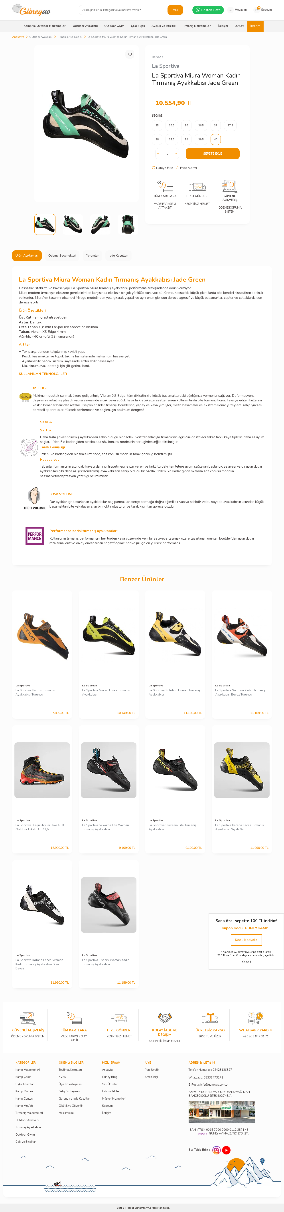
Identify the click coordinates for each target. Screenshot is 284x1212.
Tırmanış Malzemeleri (196, 26)
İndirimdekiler (111, 1091)
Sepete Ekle (212, 154)
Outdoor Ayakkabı (85, 26)
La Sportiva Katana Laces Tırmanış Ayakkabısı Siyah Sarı (239, 827)
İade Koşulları (118, 255)
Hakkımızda (66, 1113)
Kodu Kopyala (246, 939)
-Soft (118, 1208)
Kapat (246, 961)
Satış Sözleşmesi (70, 1091)
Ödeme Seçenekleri (62, 255)
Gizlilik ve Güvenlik (71, 1106)
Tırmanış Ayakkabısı (69, 37)
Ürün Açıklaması (27, 255)
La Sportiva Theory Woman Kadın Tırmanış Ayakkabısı (105, 962)
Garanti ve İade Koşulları (75, 1099)
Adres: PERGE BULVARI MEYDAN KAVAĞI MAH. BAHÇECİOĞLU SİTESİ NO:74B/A (219, 1094)
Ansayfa (107, 1070)
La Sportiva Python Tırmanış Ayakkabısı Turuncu (35, 692)
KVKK (62, 1077)
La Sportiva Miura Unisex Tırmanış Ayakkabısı (106, 692)
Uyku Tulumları (25, 1084)
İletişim (223, 26)
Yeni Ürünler (110, 1084)
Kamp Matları (24, 1091)
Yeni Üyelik (152, 1070)
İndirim (255, 26)
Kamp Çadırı (24, 1077)
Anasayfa (18, 37)
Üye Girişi (151, 1077)
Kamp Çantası (25, 1099)
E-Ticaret (128, 1208)
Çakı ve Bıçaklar (26, 1142)
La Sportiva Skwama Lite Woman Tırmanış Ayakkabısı (105, 827)
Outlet (239, 26)
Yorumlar (92, 255)
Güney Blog (110, 1077)
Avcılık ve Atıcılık (164, 26)
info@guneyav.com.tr (214, 1085)
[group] (86, 123)
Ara (175, 9)
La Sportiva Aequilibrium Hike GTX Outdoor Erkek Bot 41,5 (40, 827)
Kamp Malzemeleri (28, 1070)
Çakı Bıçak (138, 26)
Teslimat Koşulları (70, 1070)
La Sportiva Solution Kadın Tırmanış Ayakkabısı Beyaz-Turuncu (240, 692)
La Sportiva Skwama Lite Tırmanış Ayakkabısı (172, 827)
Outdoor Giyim (114, 26)
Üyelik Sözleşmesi (70, 1084)
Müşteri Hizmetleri (114, 1099)
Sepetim (107, 1106)
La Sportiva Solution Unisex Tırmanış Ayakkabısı (174, 692)
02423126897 (222, 1070)
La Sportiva (165, 66)
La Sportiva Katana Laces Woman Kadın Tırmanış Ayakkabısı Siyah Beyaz (39, 964)
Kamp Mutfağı (25, 1106)
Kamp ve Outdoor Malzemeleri (45, 26)
